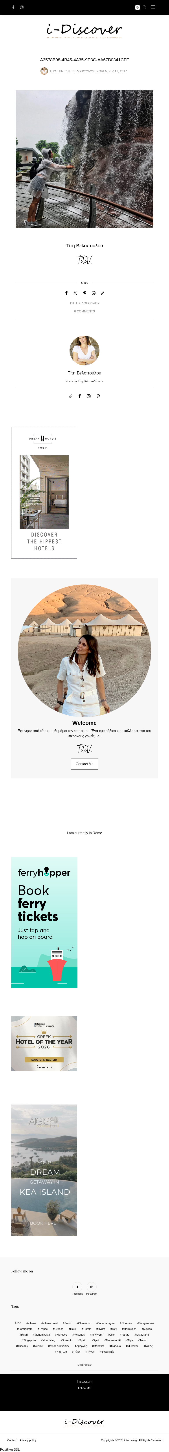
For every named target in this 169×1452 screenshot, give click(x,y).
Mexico (147, 1329)
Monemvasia (42, 1334)
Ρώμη (77, 1351)
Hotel (73, 1329)
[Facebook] (13, 7)
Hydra (101, 1329)
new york (97, 1334)
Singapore (29, 1340)
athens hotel (50, 1323)
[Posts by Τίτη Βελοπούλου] (44, 71)
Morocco (62, 1334)
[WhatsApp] (93, 293)
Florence (126, 1323)
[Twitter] (75, 293)
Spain (82, 1340)
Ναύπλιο (62, 1351)
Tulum (143, 1340)
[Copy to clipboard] (102, 293)
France (43, 1329)
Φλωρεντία (107, 1351)
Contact (12, 1440)
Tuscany (23, 1346)
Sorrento (67, 1340)
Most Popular (84, 1364)
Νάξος (149, 1346)
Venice (39, 1346)
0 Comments (84, 311)
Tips (130, 1340)
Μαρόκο (116, 1346)
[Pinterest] (84, 293)
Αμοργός (81, 1346)
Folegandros (146, 1323)
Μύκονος (133, 1346)
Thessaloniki (113, 1340)
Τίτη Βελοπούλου (79, 71)
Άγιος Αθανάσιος (60, 1346)
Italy (114, 1329)
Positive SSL (10, 1449)
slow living (49, 1340)
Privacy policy (28, 1440)
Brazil (67, 1323)
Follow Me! (84, 1388)
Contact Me (85, 764)
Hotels (87, 1329)
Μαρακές (99, 1346)
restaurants (142, 1334)
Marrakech (130, 1329)
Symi (96, 1340)
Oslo (112, 1334)
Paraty (125, 1334)
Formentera (26, 1329)
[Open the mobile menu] (153, 7)
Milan (24, 1334)
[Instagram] (22, 7)
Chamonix (84, 1323)
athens (32, 1323)
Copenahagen (106, 1323)
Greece (59, 1329)
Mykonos (79, 1334)
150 (19, 1323)
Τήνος (91, 1351)
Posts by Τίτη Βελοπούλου (83, 381)
